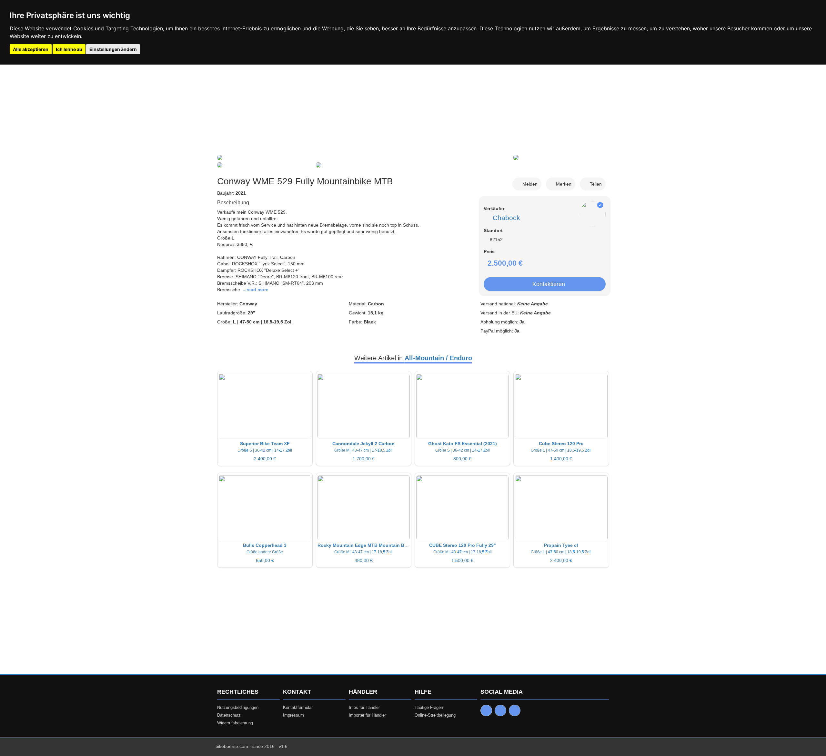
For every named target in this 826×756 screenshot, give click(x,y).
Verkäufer (494, 208)
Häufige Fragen (429, 707)
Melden (529, 184)
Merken (562, 184)
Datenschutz (229, 715)
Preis (489, 251)
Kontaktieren (547, 284)
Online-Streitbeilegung (435, 715)
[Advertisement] (413, 110)
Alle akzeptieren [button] (30, 49)
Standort (493, 230)
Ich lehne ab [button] (69, 49)
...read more (255, 289)
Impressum (293, 715)
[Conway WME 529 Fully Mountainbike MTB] (219, 158)
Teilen (594, 184)
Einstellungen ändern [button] (113, 49)
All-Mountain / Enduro (438, 358)
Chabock (504, 217)
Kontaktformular (298, 707)
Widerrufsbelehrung (235, 722)
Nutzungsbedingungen (237, 707)
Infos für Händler (364, 707)
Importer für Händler (367, 715)
